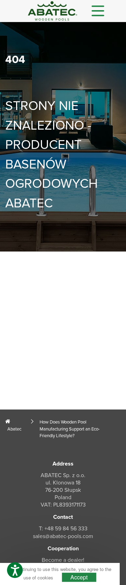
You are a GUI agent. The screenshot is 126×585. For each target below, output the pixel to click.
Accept (79, 577)
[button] (15, 570)
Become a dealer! (63, 560)
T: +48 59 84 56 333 (63, 528)
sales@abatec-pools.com (63, 536)
